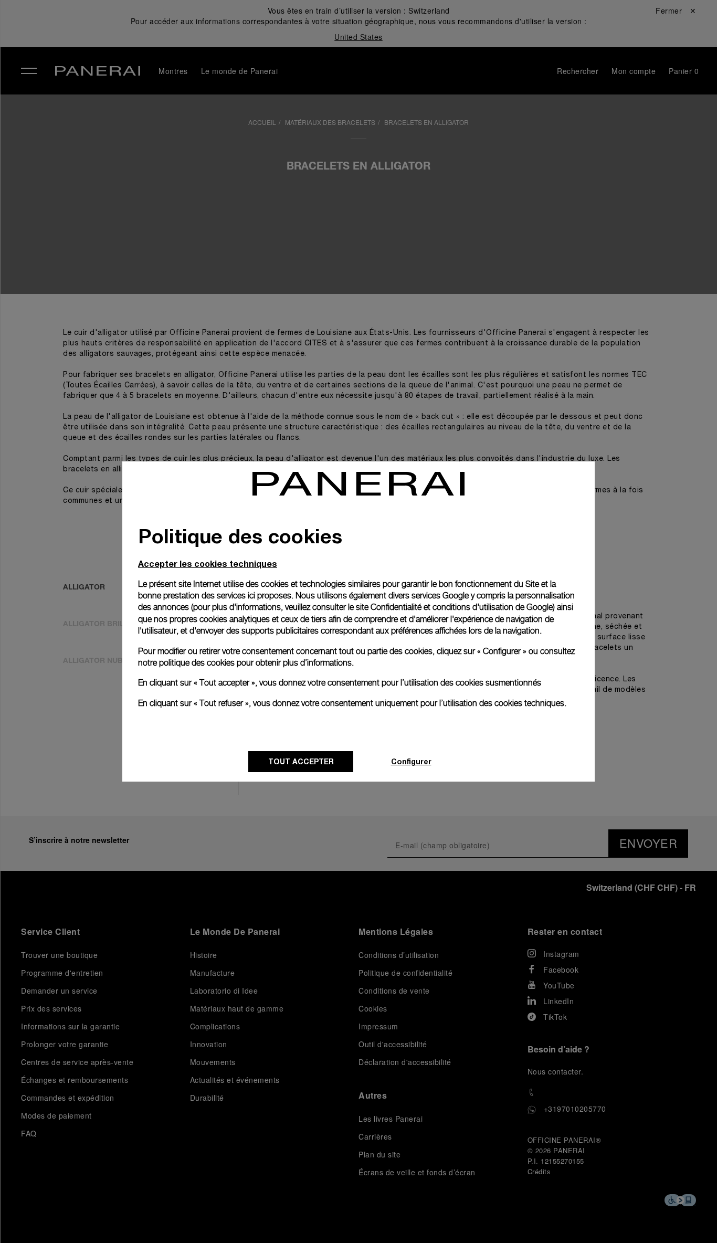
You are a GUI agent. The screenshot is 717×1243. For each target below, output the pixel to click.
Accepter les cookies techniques (207, 563)
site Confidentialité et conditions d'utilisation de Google (454, 607)
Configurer (411, 761)
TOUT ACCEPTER (301, 761)
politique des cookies (197, 663)
